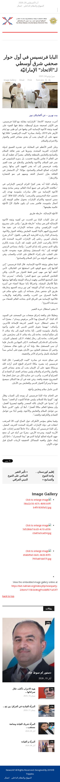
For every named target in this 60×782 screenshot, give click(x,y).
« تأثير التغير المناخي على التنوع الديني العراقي (18, 475)
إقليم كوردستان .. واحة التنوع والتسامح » (45, 475)
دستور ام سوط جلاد (39, 672)
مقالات (48, 622)
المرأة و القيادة (28, 741)
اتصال (19, 6)
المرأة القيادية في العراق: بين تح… (19, 706)
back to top (8, 596)
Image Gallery (10, 80)
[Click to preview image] (30, 94)
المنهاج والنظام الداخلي (34, 6)
